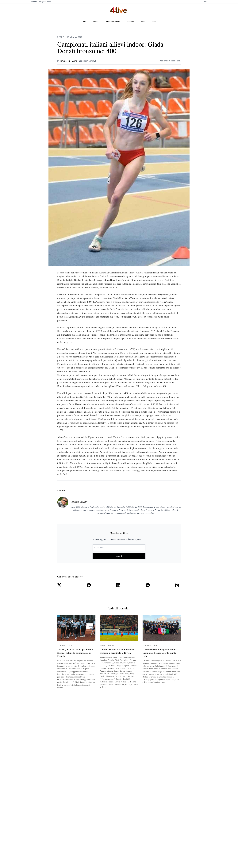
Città (84, 21)
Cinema (130, 21)
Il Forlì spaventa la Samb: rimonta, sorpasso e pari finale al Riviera (117, 651)
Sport (142, 21)
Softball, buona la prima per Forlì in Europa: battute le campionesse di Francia (75, 653)
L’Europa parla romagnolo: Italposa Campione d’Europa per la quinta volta (160, 653)
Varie (154, 21)
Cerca (205, 2)
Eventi (95, 21)
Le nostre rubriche (113, 21)
